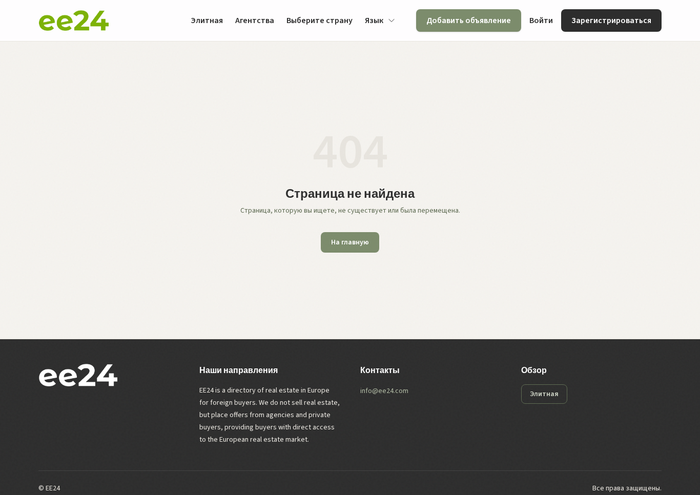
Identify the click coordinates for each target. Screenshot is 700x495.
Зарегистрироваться (611, 20)
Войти (541, 20)
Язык (374, 20)
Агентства (254, 20)
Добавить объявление (468, 20)
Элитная (207, 20)
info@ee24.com (384, 391)
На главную (350, 242)
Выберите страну (319, 20)
